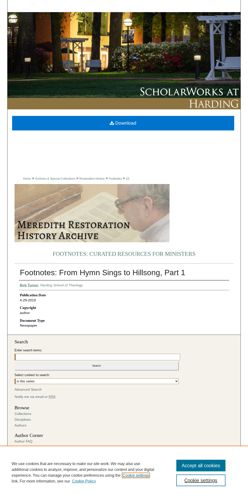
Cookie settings (136, 475)
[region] (124, 472)
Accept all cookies (201, 465)
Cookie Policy (84, 481)
